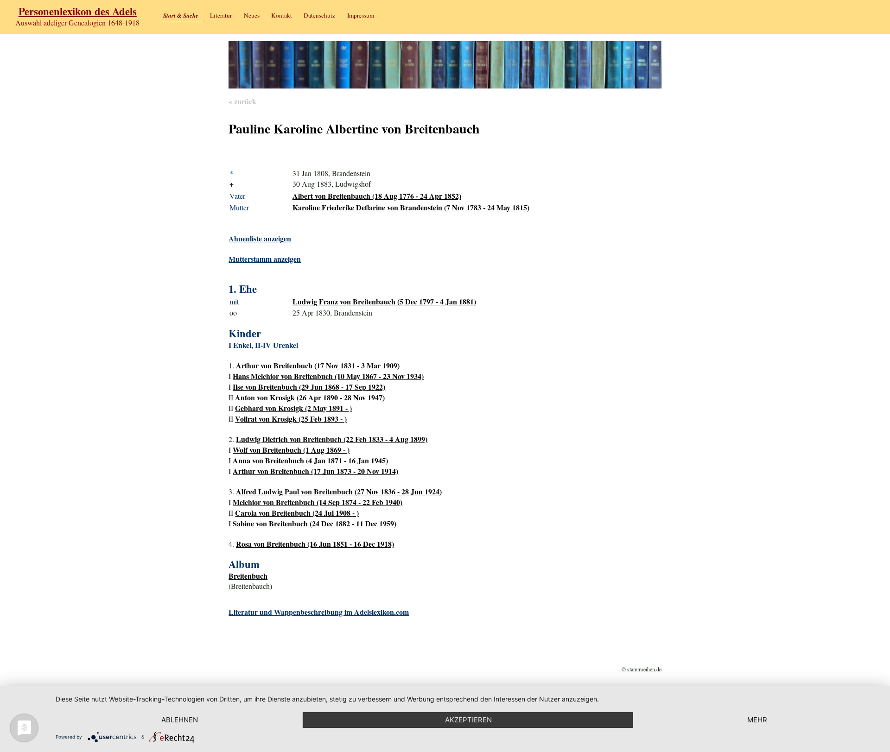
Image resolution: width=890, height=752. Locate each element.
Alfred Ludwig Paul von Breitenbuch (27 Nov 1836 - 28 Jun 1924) (339, 491)
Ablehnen (179, 719)
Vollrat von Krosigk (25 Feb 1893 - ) (291, 418)
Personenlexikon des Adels (78, 11)
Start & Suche (180, 15)
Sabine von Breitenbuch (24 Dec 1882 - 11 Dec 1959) (314, 523)
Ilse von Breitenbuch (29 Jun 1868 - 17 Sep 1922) (309, 386)
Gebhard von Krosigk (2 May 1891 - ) (293, 408)
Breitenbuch (248, 575)
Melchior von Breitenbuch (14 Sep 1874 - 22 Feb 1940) (317, 502)
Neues (252, 15)
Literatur (221, 15)
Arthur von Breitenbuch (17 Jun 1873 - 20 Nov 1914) (315, 471)
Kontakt (281, 15)
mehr (757, 719)
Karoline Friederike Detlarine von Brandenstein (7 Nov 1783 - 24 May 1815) (410, 207)
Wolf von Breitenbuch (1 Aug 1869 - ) (291, 449)
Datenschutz (319, 15)
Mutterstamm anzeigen (265, 258)
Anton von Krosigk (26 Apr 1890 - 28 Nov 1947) (310, 397)
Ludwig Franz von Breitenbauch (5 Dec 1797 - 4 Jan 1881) (384, 301)
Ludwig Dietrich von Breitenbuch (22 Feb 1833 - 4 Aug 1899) (331, 439)
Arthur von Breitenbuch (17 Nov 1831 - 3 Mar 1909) (318, 365)
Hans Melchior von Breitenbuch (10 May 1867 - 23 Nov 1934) (328, 376)
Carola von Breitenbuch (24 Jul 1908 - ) (297, 512)
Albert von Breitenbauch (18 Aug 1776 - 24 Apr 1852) (376, 195)
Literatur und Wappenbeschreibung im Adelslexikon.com (319, 612)
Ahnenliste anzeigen (260, 238)
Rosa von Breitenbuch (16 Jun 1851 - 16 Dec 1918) (315, 543)
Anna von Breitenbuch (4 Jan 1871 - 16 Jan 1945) (310, 460)
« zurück (242, 101)
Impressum (360, 15)
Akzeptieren (468, 719)
